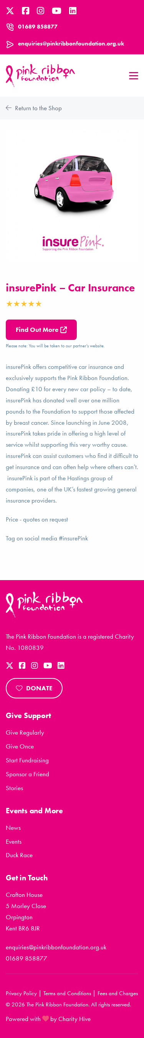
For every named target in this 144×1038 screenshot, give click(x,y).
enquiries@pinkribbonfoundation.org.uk (71, 43)
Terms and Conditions (67, 993)
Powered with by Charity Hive (48, 1018)
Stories (14, 788)
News (13, 827)
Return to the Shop (37, 108)
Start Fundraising (27, 760)
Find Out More (37, 329)
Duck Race (19, 855)
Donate (39, 688)
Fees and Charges (118, 993)
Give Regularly (25, 732)
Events (14, 841)
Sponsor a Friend (27, 774)
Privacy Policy (21, 993)
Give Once (20, 746)
